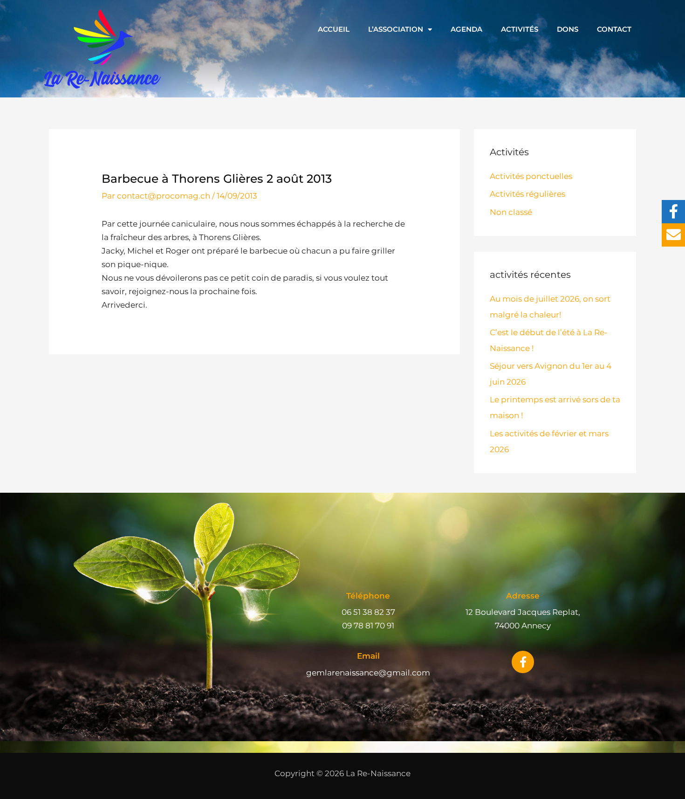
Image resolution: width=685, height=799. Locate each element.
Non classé (511, 212)
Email (368, 656)
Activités (519, 29)
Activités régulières (527, 194)
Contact (614, 29)
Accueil (333, 29)
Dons (567, 29)
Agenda (466, 29)
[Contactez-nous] (673, 235)
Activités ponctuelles (531, 176)
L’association (395, 29)
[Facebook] (673, 211)
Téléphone (368, 595)
